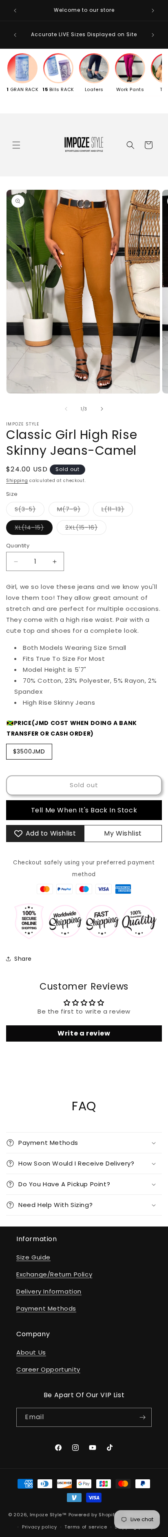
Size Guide (33, 1257)
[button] (16, 145)
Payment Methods (46, 1308)
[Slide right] (102, 409)
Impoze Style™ (48, 1514)
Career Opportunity (48, 1369)
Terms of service (85, 1527)
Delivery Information (49, 1291)
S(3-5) (29, 511)
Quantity (17, 545)
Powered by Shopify (93, 1514)
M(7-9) (73, 511)
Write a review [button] (83, 1033)
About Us (31, 1352)
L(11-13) (117, 511)
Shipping (17, 481)
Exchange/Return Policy (54, 1274)
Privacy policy (39, 1527)
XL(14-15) (34, 529)
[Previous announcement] (15, 11)
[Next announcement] (153, 11)
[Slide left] (66, 409)
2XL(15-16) (85, 529)
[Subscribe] (142, 1417)
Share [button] (23, 959)
